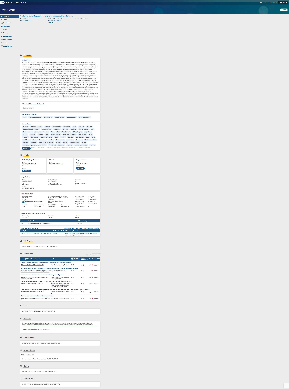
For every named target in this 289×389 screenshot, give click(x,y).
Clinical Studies (7, 36)
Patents (5, 29)
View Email (26, 170)
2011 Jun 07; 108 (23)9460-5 (36, 271)
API (265, 2)
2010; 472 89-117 (32, 283)
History (5, 43)
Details (5, 19)
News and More (7, 39)
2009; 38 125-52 (32, 291)
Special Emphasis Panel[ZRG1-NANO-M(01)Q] (32, 202)
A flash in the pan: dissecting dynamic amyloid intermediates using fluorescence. (46, 262)
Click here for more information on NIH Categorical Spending (81, 228)
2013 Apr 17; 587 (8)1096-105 (32, 265)
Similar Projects (7, 46)
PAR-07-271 (25, 198)
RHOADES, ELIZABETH (28, 164)
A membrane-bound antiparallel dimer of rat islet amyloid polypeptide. (42, 275)
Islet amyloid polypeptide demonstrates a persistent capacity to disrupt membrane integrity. (49, 268)
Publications (6, 26)
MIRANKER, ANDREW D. (55, 164)
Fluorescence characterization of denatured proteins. (37, 296)
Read (26, 148)
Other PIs (50, 22)
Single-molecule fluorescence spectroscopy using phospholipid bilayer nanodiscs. (46, 281)
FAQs (260, 2)
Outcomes (6, 33)
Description (6, 16)
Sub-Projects (7, 23)
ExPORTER (273, 2)
